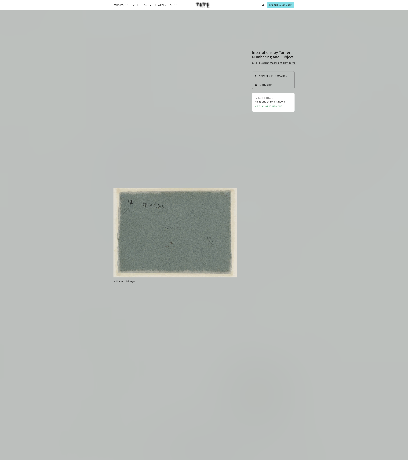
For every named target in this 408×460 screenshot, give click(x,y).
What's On (121, 5)
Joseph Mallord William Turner (278, 63)
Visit (136, 5)
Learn (159, 5)
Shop (173, 5)
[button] (262, 5)
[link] (124, 281)
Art (146, 5)
